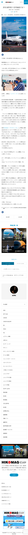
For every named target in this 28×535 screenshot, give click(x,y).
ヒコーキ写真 (6, 385)
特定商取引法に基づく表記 (6, 486)
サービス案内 (6, 355)
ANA (4, 310)
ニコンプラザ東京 (7, 381)
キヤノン (5, 347)
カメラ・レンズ (6, 344)
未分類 (4, 407)
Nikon (4, 329)
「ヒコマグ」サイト (14, 93)
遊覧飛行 (5, 433)
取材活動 (5, 392)
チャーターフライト (7, 366)
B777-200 (5, 314)
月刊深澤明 (15, 207)
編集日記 (5, 422)
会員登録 (26, 2)
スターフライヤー (7, 362)
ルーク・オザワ (10, 207)
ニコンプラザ (6, 373)
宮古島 (4, 396)
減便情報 (5, 414)
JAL (4, 325)
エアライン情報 (6, 336)
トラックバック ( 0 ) (20, 263)
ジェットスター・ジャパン (9, 358)
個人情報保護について (5, 490)
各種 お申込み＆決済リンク (6, 497)
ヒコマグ (4, 207)
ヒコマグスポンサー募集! (6, 503)
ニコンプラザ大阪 (7, 377)
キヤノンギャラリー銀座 (8, 351)
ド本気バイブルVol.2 (8, 370)
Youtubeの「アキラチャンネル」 (11, 127)
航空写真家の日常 (7, 426)
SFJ (4, 332)
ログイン (21, 2)
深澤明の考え (6, 411)
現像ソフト (5, 418)
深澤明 (19, 207)
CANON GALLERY (7, 321)
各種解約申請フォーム (5, 500)
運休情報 (5, 437)
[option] (8, 451)
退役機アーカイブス (7, 429)
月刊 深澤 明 (17, 9)
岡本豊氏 (5, 399)
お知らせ (5, 340)
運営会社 (3, 483)
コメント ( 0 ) (7, 263)
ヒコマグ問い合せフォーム (6, 493)
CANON (5, 317)
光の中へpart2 (6, 388)
